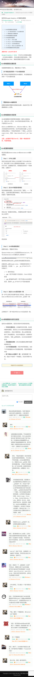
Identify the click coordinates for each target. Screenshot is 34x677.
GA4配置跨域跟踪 (10, 37)
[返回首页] (2, 12)
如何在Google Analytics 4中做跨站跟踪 (14, 18)
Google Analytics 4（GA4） (10, 55)
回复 (24, 417)
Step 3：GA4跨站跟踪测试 (14, 43)
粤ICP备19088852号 (25, 673)
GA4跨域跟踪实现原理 (11, 35)
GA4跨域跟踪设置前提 (11, 29)
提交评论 (28, 402)
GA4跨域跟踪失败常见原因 (12, 47)
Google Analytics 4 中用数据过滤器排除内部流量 (25, 384)
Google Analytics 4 (9, 12)
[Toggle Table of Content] (22, 27)
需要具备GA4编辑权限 (13, 33)
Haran (11, 426)
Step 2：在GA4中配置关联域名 (15, 41)
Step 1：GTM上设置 (12, 39)
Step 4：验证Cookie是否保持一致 (15, 45)
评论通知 (20, 402)
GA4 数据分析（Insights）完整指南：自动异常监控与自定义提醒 (9, 384)
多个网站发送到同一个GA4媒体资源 (16, 31)
